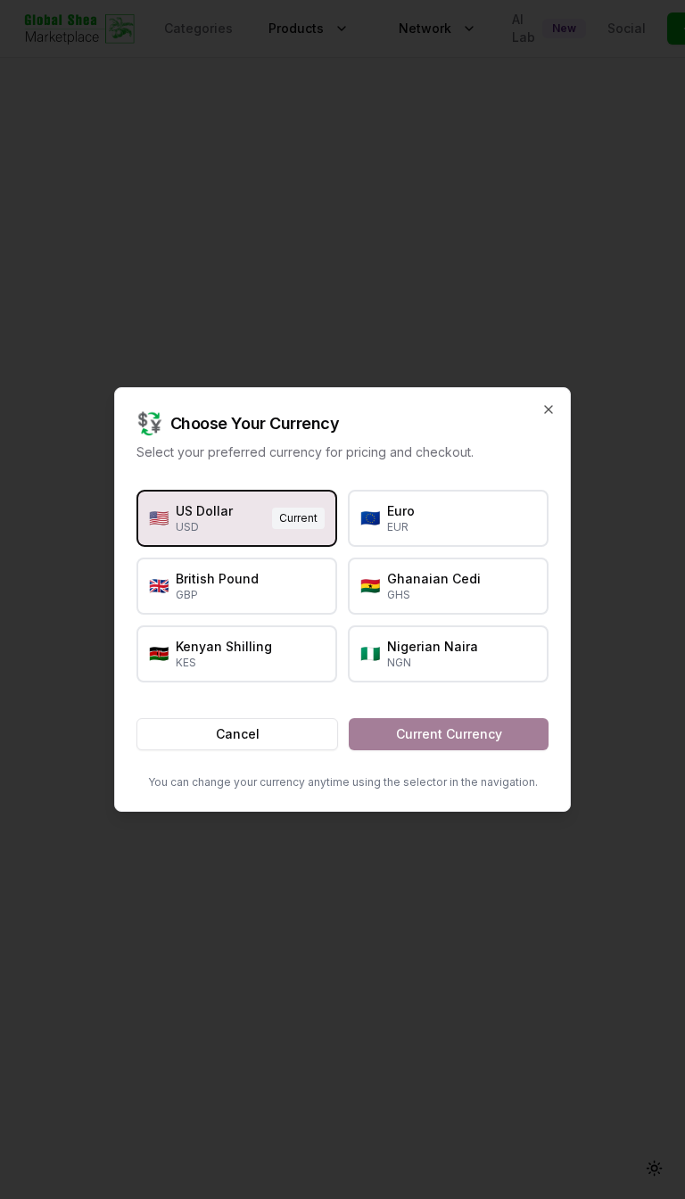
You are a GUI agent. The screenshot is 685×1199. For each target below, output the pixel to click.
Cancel (238, 733)
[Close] (548, 409)
